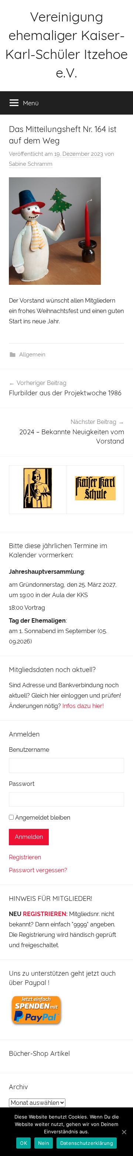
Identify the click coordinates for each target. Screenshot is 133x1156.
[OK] (123, 1132)
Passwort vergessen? (38, 870)
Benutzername (29, 749)
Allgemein (32, 354)
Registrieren (25, 857)
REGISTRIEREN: (45, 914)
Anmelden (29, 836)
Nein (43, 1143)
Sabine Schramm (30, 164)
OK (23, 1143)
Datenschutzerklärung (86, 1143)
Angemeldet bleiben (42, 817)
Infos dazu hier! (83, 705)
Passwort (21, 783)
